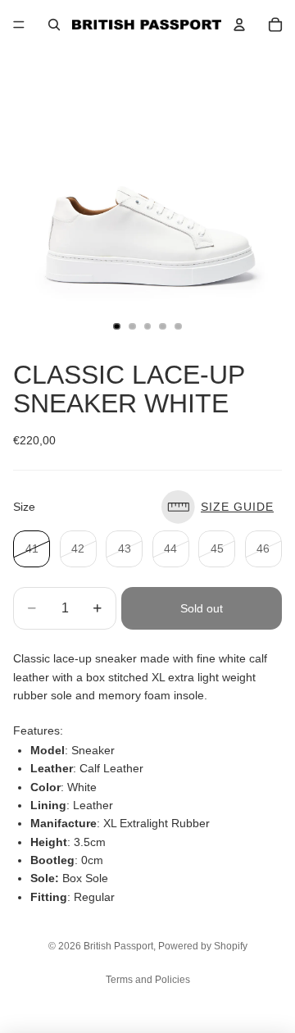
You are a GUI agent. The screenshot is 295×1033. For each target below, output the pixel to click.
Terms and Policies (148, 979)
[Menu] (19, 24)
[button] (221, 507)
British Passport (118, 946)
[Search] (54, 25)
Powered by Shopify (202, 946)
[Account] (239, 25)
